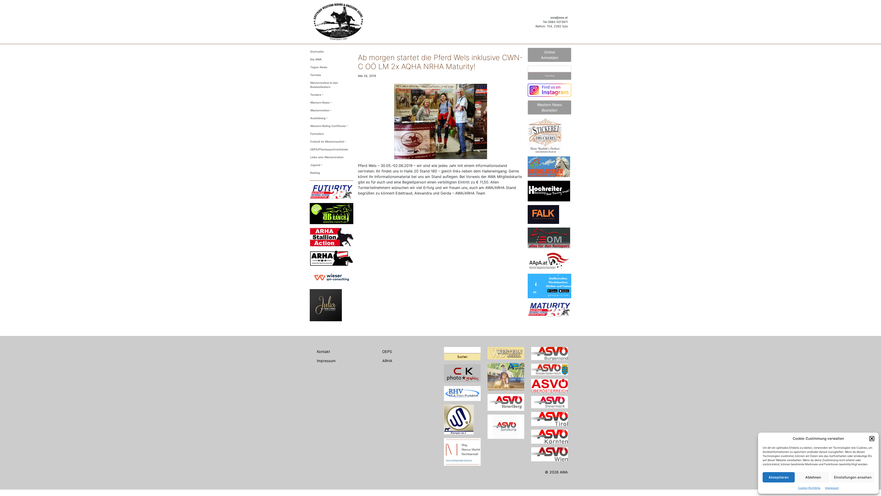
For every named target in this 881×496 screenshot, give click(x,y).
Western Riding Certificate (328, 126)
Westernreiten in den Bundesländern (324, 85)
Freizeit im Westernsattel (327, 141)
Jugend (315, 165)
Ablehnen (813, 477)
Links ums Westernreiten (326, 157)
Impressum (832, 488)
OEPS (387, 351)
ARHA (387, 360)
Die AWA (316, 59)
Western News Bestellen (549, 107)
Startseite (317, 51)
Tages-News (318, 67)
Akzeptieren (779, 477)
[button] (872, 438)
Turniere (315, 94)
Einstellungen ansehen (853, 477)
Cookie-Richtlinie (809, 488)
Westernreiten (319, 110)
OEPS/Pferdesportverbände (329, 149)
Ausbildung (318, 118)
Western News (320, 102)
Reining (315, 173)
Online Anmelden (549, 55)
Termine (315, 75)
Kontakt (323, 351)
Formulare (317, 133)
